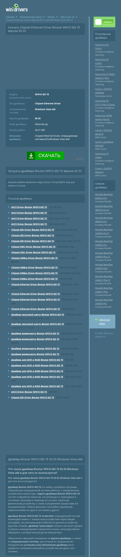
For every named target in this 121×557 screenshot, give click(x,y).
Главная (10, 16)
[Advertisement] (45, 61)
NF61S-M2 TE (67, 16)
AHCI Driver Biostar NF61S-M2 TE (29, 207)
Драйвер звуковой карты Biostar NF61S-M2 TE (37, 314)
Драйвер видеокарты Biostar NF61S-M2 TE (35, 333)
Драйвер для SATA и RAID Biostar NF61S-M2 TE (37, 359)
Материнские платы (31, 16)
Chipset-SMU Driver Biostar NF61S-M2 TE (33, 246)
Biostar (51, 16)
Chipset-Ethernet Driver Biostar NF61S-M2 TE (35, 284)
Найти (108, 22)
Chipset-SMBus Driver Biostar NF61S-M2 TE (34, 258)
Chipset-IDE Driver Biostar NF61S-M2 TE (32, 229)
